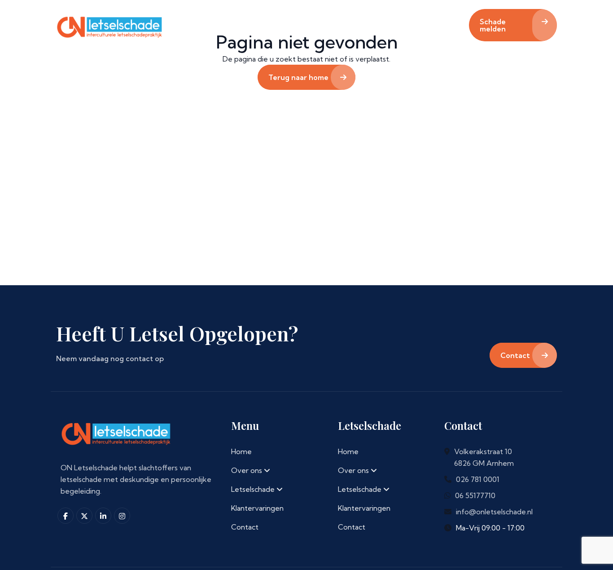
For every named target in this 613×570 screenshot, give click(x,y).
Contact (447, 26)
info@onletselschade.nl (494, 511)
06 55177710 (475, 495)
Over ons (233, 21)
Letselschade (301, 21)
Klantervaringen (379, 26)
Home (181, 26)
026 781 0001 (477, 479)
